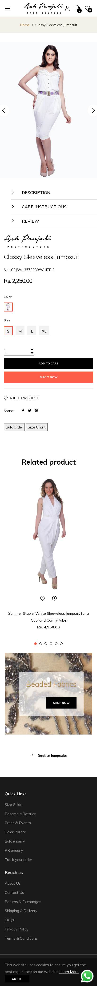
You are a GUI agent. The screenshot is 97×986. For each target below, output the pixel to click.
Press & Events (18, 822)
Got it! (17, 979)
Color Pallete (15, 832)
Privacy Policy (16, 929)
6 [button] (61, 643)
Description (35, 192)
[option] (48, 560)
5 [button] (56, 643)
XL (44, 331)
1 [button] (35, 643)
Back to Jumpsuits (52, 755)
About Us (13, 883)
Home (25, 25)
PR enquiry (14, 850)
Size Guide (13, 804)
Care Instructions (44, 206)
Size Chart (37, 427)
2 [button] (40, 643)
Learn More (69, 971)
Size (7, 320)
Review (30, 221)
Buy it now (48, 377)
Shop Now (61, 703)
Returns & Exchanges (23, 901)
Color (8, 297)
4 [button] (51, 643)
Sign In (67, 8)
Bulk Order (14, 427)
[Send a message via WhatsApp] (87, 976)
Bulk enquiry (15, 841)
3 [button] (45, 643)
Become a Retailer (20, 813)
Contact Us (14, 892)
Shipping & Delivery (21, 910)
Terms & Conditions (21, 938)
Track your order (18, 859)
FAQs (9, 919)
